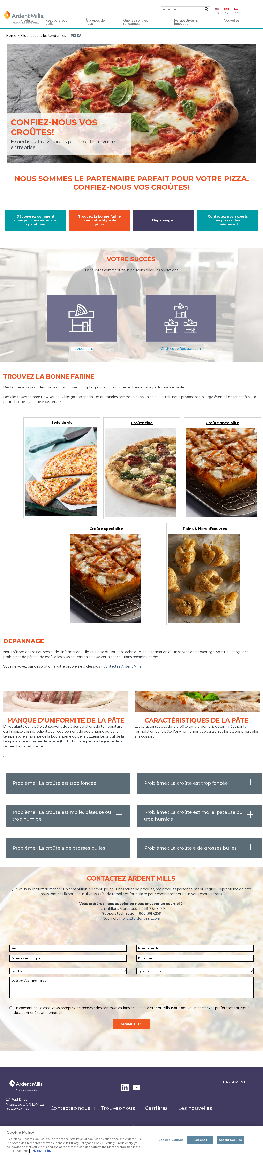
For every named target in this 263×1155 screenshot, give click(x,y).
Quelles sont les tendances (135, 21)
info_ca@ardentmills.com (139, 918)
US (217, 13)
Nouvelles (231, 20)
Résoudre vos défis (56, 21)
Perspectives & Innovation (186, 21)
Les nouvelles (195, 1108)
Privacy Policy (40, 1150)
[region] (131, 1140)
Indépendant (82, 349)
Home (11, 36)
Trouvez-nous (118, 1108)
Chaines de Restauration (181, 349)
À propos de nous (95, 21)
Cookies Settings (171, 1139)
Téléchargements (230, 1082)
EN (226, 13)
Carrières (156, 1108)
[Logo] (24, 17)
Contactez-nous (70, 1108)
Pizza (76, 36)
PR (236, 12)
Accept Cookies (230, 1139)
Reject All (200, 1139)
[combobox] (185, 9)
